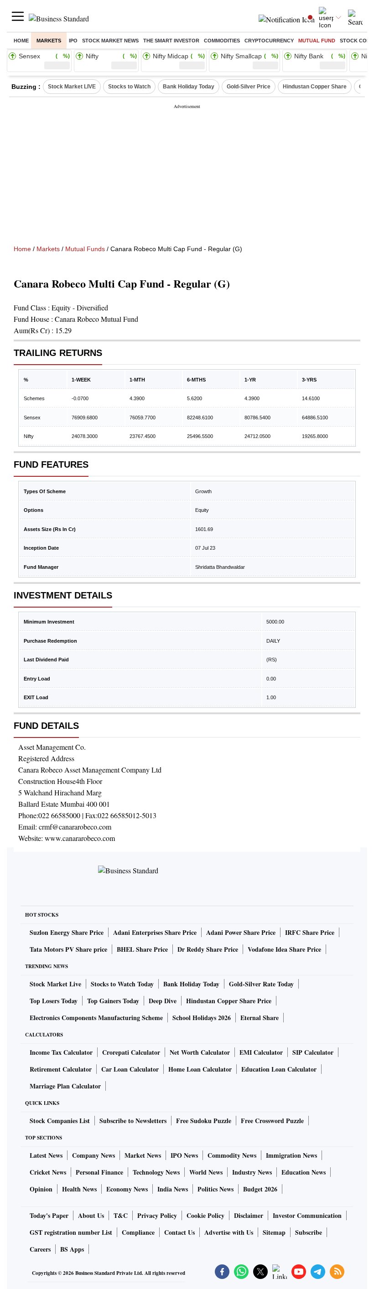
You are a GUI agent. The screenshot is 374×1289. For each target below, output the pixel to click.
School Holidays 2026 (201, 1017)
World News (206, 1172)
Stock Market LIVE (72, 86)
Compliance (138, 1232)
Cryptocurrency (269, 40)
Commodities (222, 40)
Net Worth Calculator (200, 1052)
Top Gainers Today (113, 1000)
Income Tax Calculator (61, 1052)
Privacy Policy (157, 1215)
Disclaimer (248, 1215)
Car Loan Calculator (130, 1069)
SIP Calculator (312, 1052)
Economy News (127, 1189)
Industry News (252, 1172)
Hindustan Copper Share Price (228, 1000)
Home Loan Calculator (200, 1069)
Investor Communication (307, 1215)
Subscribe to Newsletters (132, 1120)
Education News (303, 1172)
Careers (40, 1249)
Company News (93, 1155)
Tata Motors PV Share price (68, 949)
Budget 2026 (260, 1189)
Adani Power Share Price (240, 932)
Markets (48, 40)
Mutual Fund (316, 40)
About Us (91, 1215)
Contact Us (179, 1232)
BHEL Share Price (142, 949)
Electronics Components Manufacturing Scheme (96, 1017)
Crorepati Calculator (131, 1052)
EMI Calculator (261, 1052)
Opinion (41, 1189)
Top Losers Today (54, 1000)
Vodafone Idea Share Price (284, 949)
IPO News (184, 1155)
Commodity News (232, 1155)
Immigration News (291, 1155)
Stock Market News (110, 40)
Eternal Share (259, 1017)
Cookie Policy (205, 1215)
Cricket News (48, 1172)
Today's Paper (49, 1215)
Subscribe (308, 1232)
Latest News (46, 1155)
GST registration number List (71, 1232)
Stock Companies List (60, 1120)
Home (21, 40)
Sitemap (274, 1232)
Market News (143, 1155)
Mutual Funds (85, 249)
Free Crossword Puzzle (272, 1120)
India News (172, 1189)
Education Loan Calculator (279, 1069)
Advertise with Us (228, 1232)
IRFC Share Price (309, 932)
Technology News (156, 1172)
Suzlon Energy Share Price (67, 932)
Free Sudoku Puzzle (203, 1120)
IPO (73, 40)
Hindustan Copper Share (315, 86)
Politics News (215, 1189)
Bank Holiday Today (188, 86)
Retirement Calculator (61, 1069)
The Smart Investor (171, 40)
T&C (121, 1215)
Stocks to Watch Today (122, 984)
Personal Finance (99, 1172)
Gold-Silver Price (248, 86)
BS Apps (72, 1249)
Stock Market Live (55, 984)
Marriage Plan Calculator (65, 1086)
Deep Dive (163, 1000)
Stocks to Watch (129, 86)
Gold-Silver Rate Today (261, 984)
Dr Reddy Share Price (207, 949)
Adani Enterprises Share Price (155, 932)
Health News (79, 1189)
